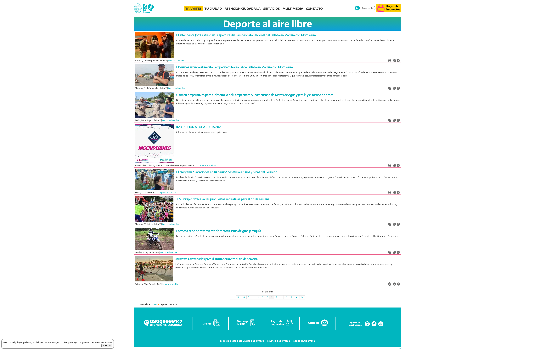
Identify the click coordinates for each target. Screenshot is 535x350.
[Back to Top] (400, 348)
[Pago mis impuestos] (388, 11)
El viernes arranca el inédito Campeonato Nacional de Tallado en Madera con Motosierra (234, 67)
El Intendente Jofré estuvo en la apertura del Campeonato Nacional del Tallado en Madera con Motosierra (246, 35)
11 (286, 297)
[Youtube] (381, 326)
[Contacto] (318, 326)
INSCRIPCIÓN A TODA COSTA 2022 (199, 127)
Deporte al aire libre (176, 60)
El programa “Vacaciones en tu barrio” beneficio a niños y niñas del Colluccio (226, 172)
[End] (302, 297)
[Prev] (244, 297)
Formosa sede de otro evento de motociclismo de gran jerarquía (218, 231)
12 (291, 297)
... (253, 297)
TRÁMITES (193, 8)
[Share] (398, 61)
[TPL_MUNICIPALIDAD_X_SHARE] (394, 61)
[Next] (297, 297)
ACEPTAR (107, 346)
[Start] (238, 297)
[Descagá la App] (246, 326)
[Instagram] (367, 326)
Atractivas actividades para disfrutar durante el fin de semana (216, 259)
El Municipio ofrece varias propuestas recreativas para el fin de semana (222, 199)
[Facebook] (374, 326)
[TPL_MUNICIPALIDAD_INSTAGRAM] (389, 61)
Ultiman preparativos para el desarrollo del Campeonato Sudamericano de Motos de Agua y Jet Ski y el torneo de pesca (254, 95)
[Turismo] (210, 326)
